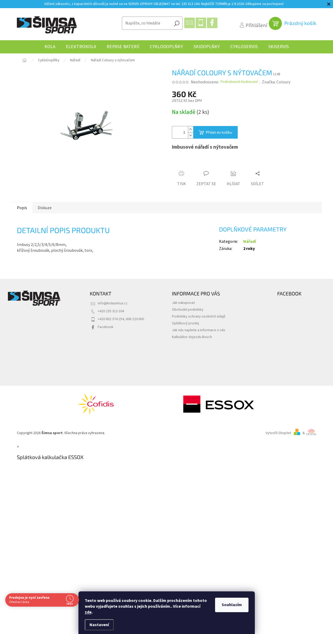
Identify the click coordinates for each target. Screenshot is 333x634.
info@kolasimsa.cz (112, 303)
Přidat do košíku (219, 132)
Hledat (176, 23)
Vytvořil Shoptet (278, 433)
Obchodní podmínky (187, 309)
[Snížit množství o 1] (190, 135)
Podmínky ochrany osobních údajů (198, 316)
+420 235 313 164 (111, 311)
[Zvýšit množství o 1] (190, 129)
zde (88, 612)
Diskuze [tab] (45, 208)
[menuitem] (50, 46)
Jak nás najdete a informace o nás (198, 330)
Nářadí (249, 241)
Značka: (276, 82)
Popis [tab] (22, 208)
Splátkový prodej (185, 323)
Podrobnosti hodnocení (239, 81)
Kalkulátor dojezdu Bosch (192, 337)
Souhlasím (232, 605)
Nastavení (99, 625)
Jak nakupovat (183, 302)
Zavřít (201, 164)
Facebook (105, 327)
